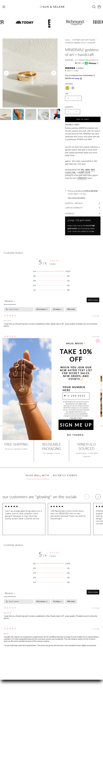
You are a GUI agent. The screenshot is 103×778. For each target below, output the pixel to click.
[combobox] (66, 395)
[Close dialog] (97, 341)
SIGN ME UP (76, 425)
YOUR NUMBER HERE (74, 389)
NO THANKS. (76, 435)
